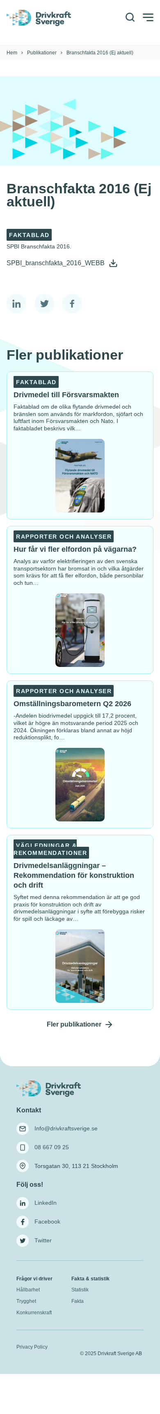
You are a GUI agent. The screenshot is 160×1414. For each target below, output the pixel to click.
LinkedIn (45, 1202)
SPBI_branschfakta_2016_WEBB (56, 263)
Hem (12, 53)
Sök (129, 17)
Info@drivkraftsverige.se (66, 1128)
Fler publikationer (74, 1024)
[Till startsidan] (58, 1089)
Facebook (47, 1221)
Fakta (77, 1301)
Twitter (43, 1240)
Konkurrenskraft (34, 1313)
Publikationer (42, 53)
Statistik (80, 1290)
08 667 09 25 (51, 1147)
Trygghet (26, 1301)
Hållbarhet (28, 1290)
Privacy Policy (32, 1347)
